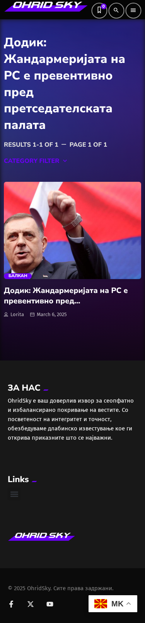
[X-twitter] (30, 604)
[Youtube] (49, 604)
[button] (14, 494)
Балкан (18, 276)
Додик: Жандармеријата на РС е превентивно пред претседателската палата (66, 301)
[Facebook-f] (11, 604)
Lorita (17, 314)
